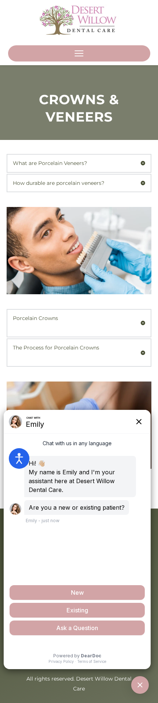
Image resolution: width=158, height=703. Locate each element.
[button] (79, 53)
